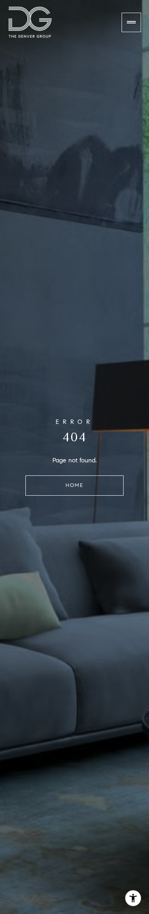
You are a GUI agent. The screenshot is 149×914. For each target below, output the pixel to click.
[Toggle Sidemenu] (131, 22)
